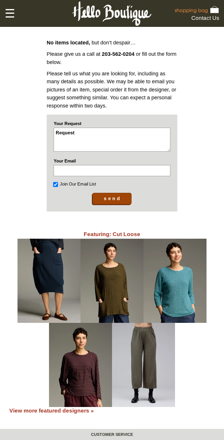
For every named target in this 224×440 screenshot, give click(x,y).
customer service (112, 434)
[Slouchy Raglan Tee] (80, 365)
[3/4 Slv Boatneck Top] (175, 281)
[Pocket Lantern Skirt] (49, 281)
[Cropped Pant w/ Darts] (143, 365)
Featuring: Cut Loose (112, 234)
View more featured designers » (51, 411)
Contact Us (205, 18)
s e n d (112, 198)
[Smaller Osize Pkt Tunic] (112, 281)
